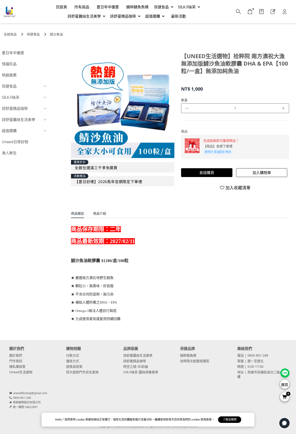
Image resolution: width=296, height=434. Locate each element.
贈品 (184, 131)
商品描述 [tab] (77, 213)
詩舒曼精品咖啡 (15, 108)
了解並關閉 (230, 419)
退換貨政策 (74, 366)
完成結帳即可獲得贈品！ (221, 140)
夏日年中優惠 (13, 52)
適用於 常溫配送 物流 (218, 152)
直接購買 (206, 172)
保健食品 (33, 34)
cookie (80, 419)
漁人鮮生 (9, 152)
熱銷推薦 (9, 75)
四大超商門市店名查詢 (82, 372)
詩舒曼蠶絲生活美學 (18, 119)
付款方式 (72, 355)
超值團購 (9, 130)
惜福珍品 (9, 64)
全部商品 (10, 34)
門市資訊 (15, 361)
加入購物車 (262, 172)
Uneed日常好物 (15, 141)
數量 (184, 100)
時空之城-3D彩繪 (135, 366)
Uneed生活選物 (20, 372)
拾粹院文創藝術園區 (194, 361)
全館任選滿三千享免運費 (96, 167)
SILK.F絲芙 (10, 97)
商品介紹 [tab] (99, 213)
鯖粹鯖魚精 (188, 355)
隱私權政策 (17, 366)
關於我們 (15, 355)
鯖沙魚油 (56, 34)
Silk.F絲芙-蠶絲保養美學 (140, 372)
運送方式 (72, 361)
